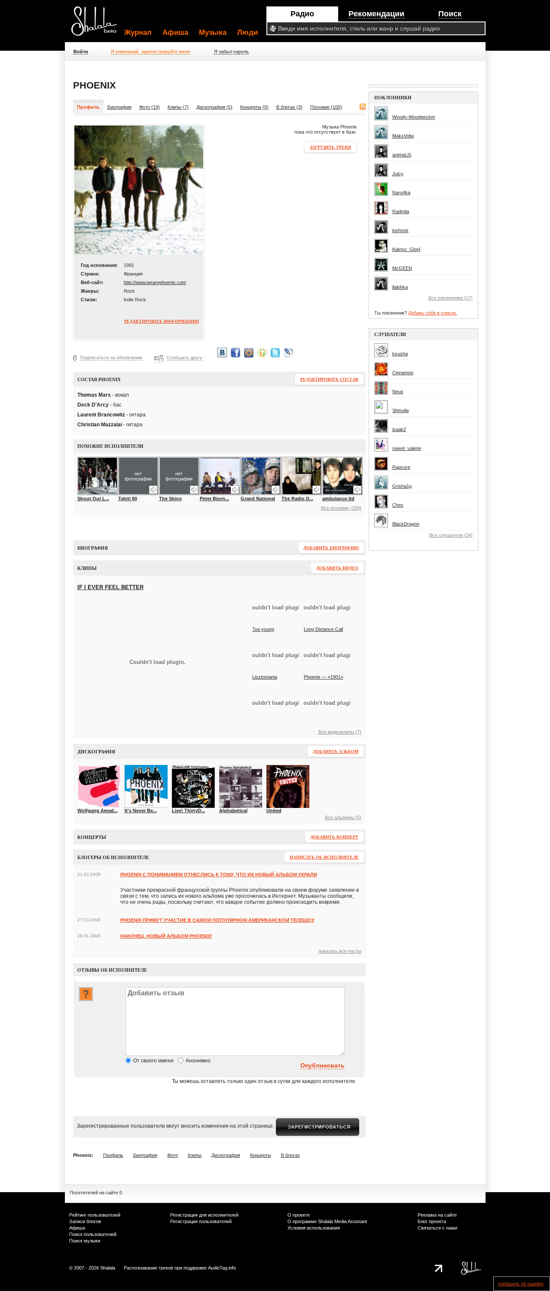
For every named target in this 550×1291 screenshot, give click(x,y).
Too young (263, 629)
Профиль (113, 1155)
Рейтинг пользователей (94, 1215)
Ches (397, 505)
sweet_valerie (406, 448)
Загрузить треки (330, 147)
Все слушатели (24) (451, 535)
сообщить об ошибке (521, 1283)
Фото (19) (149, 107)
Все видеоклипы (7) (339, 731)
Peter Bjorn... (214, 498)
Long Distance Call (323, 629)
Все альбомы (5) (343, 817)
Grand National (258, 498)
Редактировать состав (329, 379)
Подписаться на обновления (111, 357)
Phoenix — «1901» (323, 676)
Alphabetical (233, 810)
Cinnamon (402, 372)
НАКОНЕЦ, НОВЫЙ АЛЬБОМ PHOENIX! (166, 936)
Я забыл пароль (231, 51)
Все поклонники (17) (450, 297)
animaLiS (401, 154)
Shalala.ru (98, 24)
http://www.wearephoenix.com (155, 282)
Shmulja (400, 410)
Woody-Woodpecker (413, 116)
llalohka (400, 287)
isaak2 (399, 429)
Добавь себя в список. (432, 312)
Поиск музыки (84, 1240)
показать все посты (339, 951)
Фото (172, 1155)
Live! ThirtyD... (188, 810)
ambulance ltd (338, 498)
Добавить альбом (335, 751)
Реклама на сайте (437, 1215)
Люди (247, 32)
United (273, 810)
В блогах (290, 1155)
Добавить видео (337, 568)
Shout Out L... (93, 498)
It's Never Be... (141, 810)
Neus (397, 391)
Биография (119, 107)
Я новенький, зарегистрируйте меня (150, 51)
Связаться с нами (437, 1227)
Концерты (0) (254, 107)
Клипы (195, 1155)
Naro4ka (401, 192)
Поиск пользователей (92, 1234)
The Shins (170, 498)
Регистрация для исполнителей (204, 1215)
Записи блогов (85, 1221)
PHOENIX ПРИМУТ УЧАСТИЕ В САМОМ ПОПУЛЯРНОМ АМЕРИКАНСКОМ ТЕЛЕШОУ (217, 920)
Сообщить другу (184, 357)
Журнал (138, 32)
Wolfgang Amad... (97, 810)
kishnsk (400, 230)
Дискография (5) (214, 107)
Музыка (212, 32)
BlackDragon (405, 523)
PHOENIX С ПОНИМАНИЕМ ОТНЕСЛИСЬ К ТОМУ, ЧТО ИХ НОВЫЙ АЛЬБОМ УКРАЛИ (218, 874)
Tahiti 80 (127, 498)
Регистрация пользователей (201, 1221)
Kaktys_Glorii (406, 249)
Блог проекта (432, 1221)
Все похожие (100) (341, 508)
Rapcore (401, 467)
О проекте (298, 1215)
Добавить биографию (331, 547)
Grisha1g (402, 486)
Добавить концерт (334, 837)
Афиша (175, 32)
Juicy (397, 173)
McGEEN (402, 268)
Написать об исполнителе (324, 857)
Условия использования (313, 1227)
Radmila (400, 211)
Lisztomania (264, 676)
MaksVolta (403, 135)
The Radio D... (297, 498)
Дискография (225, 1155)
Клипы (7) (178, 107)
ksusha (400, 353)
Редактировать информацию (161, 321)
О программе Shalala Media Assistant (327, 1221)
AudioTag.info (222, 1267)
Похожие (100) (326, 107)
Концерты (260, 1155)
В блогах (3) (289, 107)
